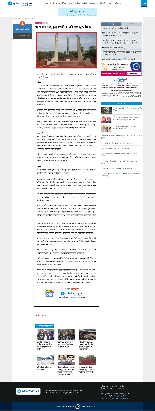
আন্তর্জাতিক (62, 3)
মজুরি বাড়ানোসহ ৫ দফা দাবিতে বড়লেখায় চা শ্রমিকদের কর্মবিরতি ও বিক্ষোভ (121, 53)
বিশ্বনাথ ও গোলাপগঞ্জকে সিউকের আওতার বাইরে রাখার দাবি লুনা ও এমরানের (126, 118)
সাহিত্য (77, 3)
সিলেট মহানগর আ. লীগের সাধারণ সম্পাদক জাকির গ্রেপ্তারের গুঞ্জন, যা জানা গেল (120, 34)
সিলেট (55, 3)
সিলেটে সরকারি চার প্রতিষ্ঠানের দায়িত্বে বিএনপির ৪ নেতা (119, 168)
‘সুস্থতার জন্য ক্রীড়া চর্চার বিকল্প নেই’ (116, 28)
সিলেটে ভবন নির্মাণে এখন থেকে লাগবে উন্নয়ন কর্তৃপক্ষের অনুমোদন (119, 162)
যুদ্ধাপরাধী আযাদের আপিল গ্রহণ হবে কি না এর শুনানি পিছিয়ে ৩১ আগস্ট (44, 345)
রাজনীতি (84, 3)
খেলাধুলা (70, 3)
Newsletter (124, 398)
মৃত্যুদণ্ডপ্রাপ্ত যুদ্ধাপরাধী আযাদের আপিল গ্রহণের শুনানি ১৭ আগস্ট (66, 344)
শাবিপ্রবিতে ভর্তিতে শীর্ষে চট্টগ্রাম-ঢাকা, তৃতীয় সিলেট (127, 109)
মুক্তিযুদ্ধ (38, 23)
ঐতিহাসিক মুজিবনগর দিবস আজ (44, 368)
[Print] (45, 23)
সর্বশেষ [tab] (131, 24)
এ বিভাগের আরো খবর (45, 326)
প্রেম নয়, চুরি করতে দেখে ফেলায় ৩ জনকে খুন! (116, 148)
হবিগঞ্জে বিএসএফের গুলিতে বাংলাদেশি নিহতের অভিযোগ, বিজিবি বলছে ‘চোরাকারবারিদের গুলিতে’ (119, 41)
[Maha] (121, 87)
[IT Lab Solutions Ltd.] (121, 69)
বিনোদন (92, 3)
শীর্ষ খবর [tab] (111, 24)
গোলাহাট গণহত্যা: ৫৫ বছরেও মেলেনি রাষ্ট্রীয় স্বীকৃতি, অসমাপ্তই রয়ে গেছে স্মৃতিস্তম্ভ (86, 345)
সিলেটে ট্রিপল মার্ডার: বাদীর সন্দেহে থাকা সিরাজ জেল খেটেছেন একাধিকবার (121, 175)
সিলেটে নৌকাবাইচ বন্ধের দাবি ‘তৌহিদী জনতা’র (117, 143)
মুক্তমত (110, 3)
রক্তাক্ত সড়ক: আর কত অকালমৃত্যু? (115, 47)
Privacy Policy (114, 398)
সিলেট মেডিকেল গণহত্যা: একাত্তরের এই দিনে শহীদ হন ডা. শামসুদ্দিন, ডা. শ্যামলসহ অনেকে (66, 371)
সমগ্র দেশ (48, 3)
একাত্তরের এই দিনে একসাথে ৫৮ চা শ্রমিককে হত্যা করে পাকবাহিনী (87, 369)
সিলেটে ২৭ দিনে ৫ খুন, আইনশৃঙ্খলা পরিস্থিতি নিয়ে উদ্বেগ (124, 127)
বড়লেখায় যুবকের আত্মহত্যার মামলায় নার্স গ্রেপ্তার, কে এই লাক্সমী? (119, 154)
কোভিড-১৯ (117, 3)
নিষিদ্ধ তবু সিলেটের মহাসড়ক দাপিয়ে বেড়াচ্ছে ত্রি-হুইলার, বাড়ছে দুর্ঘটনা (121, 136)
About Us (104, 398)
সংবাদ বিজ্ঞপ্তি (101, 3)
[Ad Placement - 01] (77, 12)
